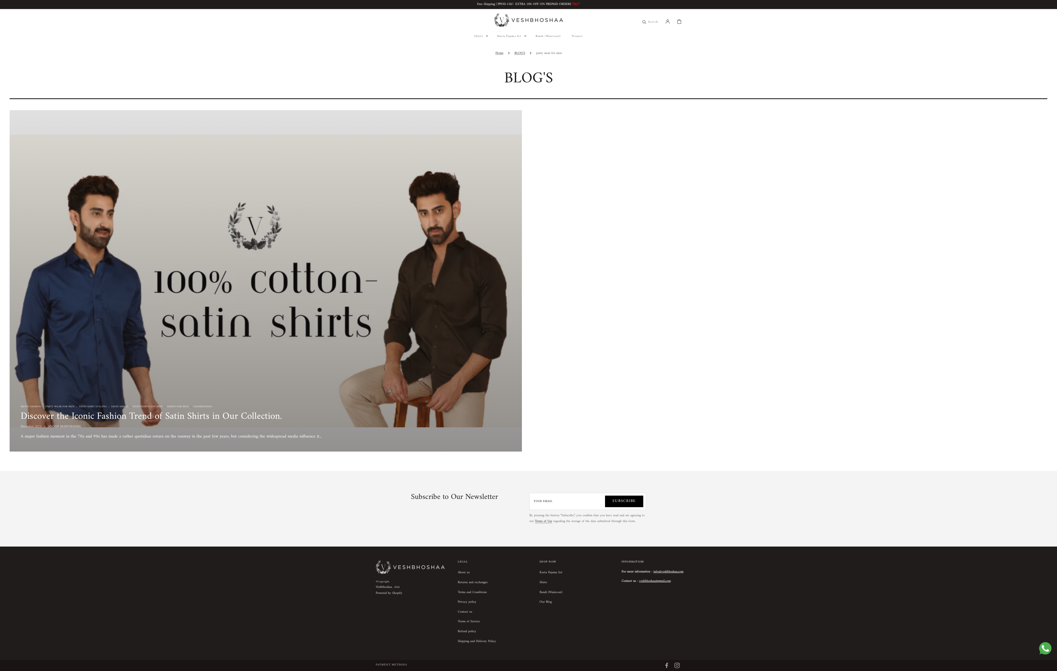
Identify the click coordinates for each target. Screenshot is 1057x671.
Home (499, 53)
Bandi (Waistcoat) (551, 592)
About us (464, 573)
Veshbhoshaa (384, 587)
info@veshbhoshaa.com (668, 572)
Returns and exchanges (472, 582)
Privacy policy (467, 602)
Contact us (465, 612)
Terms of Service (469, 621)
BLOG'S (519, 53)
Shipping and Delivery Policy (477, 641)
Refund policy (467, 631)
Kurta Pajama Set (551, 573)
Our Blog (546, 602)
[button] (667, 21)
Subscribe (624, 501)
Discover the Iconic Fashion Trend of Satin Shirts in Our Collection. (151, 416)
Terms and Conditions (472, 592)
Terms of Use (543, 521)
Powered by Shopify (389, 593)
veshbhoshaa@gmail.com (655, 581)
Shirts (543, 582)
